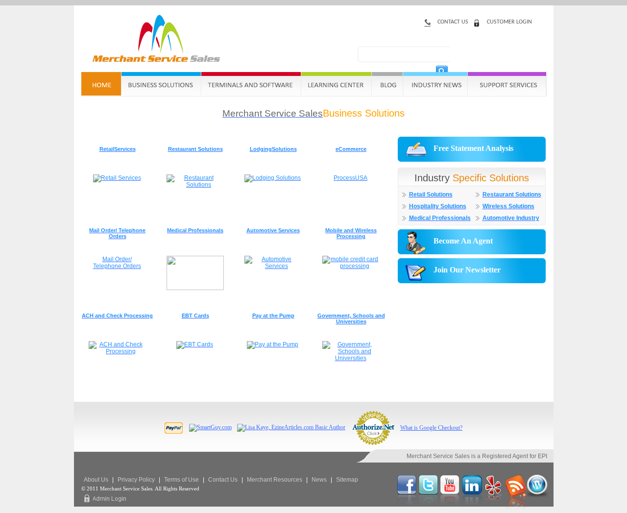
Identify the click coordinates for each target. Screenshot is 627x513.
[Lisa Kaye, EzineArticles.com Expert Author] (291, 427)
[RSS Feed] (516, 509)
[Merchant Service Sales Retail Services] (117, 177)
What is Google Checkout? (431, 427)
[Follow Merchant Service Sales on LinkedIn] (473, 509)
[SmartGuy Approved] (210, 427)
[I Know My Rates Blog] (537, 509)
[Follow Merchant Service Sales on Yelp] (494, 509)
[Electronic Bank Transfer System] (194, 344)
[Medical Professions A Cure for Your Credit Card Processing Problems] (195, 288)
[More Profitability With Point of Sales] (350, 266)
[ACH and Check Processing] (117, 351)
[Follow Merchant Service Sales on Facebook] (407, 509)
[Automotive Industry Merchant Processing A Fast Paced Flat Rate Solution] (272, 266)
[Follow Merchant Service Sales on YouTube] (451, 509)
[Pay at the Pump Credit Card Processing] (272, 344)
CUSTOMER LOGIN (509, 22)
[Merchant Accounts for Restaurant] (195, 184)
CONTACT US (452, 22)
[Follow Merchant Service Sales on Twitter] (429, 509)
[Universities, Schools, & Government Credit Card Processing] (350, 358)
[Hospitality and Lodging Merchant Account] (272, 177)
